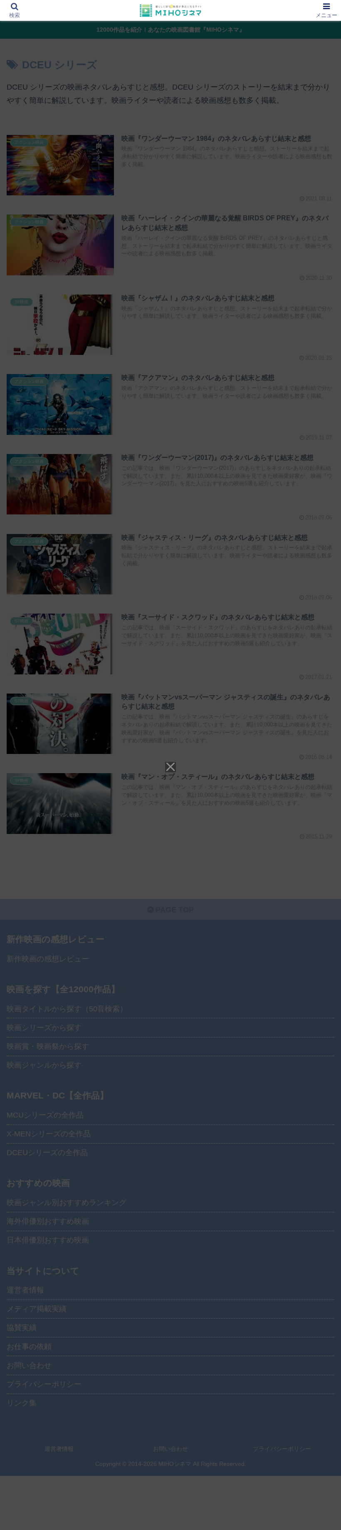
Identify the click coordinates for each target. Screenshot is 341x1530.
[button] (315, 1228)
